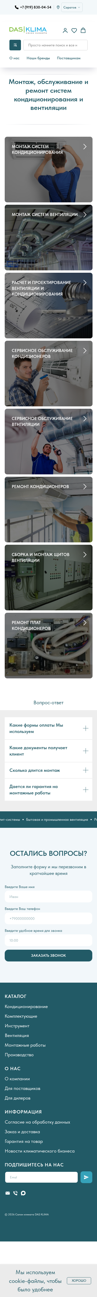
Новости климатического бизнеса (40, 1151)
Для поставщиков (22, 1088)
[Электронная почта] (8, 1193)
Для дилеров (17, 1098)
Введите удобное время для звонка (33, 930)
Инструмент (17, 1026)
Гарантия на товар (24, 1141)
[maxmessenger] (23, 1193)
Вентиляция (17, 1035)
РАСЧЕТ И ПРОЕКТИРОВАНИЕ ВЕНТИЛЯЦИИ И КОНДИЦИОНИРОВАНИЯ (41, 288)
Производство (19, 1054)
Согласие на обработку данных (37, 1122)
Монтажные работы (25, 1045)
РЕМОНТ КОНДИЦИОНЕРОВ (40, 486)
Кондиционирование (26, 1006)
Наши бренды (38, 58)
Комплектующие (21, 1016)
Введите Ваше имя (20, 887)
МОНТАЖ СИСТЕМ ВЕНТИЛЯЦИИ (45, 214)
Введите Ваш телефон (22, 908)
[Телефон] (15, 1193)
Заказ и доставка (22, 1131)
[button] (65, 30)
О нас (14, 58)
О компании (17, 1078)
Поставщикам (69, 58)
